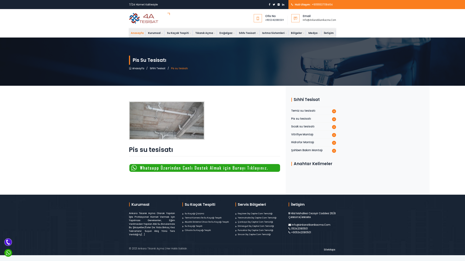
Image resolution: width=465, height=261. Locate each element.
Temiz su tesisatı (303, 111)
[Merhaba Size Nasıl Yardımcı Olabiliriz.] (8, 252)
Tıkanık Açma (204, 33)
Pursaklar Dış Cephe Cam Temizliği (255, 230)
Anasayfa (137, 33)
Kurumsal (154, 33)
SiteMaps (329, 249)
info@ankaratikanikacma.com (311, 225)
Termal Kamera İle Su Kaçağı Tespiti (203, 217)
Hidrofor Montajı (302, 142)
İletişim (329, 33)
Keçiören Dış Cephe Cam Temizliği (255, 213)
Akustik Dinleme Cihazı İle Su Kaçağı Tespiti (207, 221)
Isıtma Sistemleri (273, 33)
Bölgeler (296, 33)
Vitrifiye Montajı (302, 134)
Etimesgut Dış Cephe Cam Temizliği (256, 226)
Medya (313, 33)
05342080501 (299, 228)
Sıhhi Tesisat (157, 68)
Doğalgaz (225, 33)
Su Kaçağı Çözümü (194, 213)
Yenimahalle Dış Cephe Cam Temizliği (257, 217)
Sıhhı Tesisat (247, 33)
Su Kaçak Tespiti (178, 33)
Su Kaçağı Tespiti (193, 226)
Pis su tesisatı (301, 119)
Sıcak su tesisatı (302, 126)
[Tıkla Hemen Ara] (8, 241)
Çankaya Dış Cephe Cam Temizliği (255, 221)
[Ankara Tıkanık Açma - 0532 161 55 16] (149, 18)
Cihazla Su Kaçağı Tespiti (198, 230)
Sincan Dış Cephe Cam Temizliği (254, 234)
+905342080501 (274, 19)
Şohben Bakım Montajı (307, 150)
